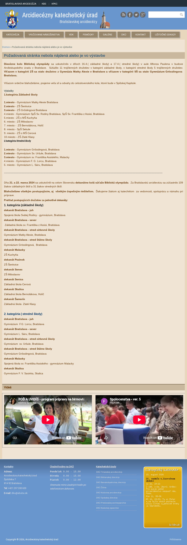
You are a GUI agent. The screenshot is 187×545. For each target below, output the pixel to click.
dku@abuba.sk (20, 493)
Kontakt (141, 34)
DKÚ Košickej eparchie (107, 508)
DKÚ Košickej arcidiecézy (108, 493)
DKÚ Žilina (101, 487)
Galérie (107, 34)
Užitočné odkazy (165, 34)
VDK (71, 34)
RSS (123, 15)
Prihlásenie (175, 539)
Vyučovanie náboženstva (44, 34)
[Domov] (57, 27)
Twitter (136, 15)
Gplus (143, 15)
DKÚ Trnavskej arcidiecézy (109, 472)
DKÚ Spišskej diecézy (106, 498)
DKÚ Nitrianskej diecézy (107, 477)
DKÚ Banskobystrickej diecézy (111, 482)
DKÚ (123, 34)
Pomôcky (88, 34)
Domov (6, 47)
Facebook (130, 15)
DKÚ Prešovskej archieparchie (111, 503)
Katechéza (12, 34)
